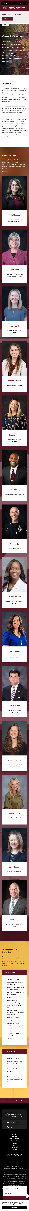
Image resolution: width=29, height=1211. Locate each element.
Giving (15, 1152)
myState (6, 3)
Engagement (15, 1147)
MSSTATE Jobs (14, 1139)
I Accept (14, 1207)
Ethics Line (22, 1166)
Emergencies (14, 1134)
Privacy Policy (13, 1204)
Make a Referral (7, 18)
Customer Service (7, 1166)
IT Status (14, 1136)
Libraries (14, 1145)
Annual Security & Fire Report (18, 1168)
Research (14, 1143)
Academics (14, 1141)
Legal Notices (7, 1168)
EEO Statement (15, 1166)
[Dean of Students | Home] (14, 8)
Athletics (14, 1150)
